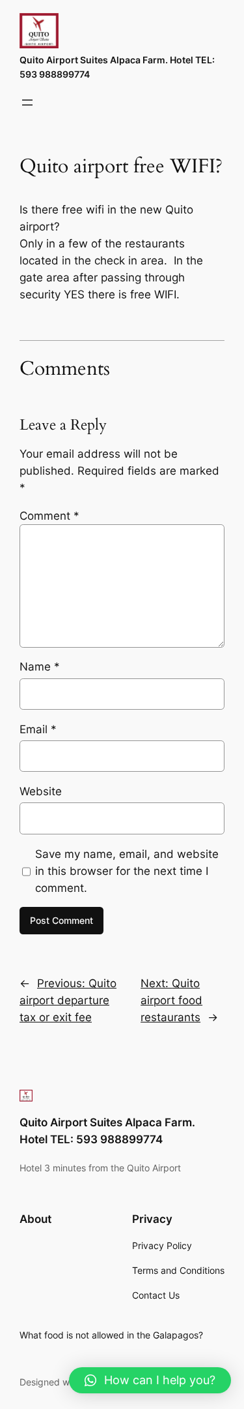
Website (41, 791)
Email (38, 729)
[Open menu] (27, 102)
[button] (150, 1380)
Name (40, 666)
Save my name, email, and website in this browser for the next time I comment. (127, 870)
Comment (49, 515)
